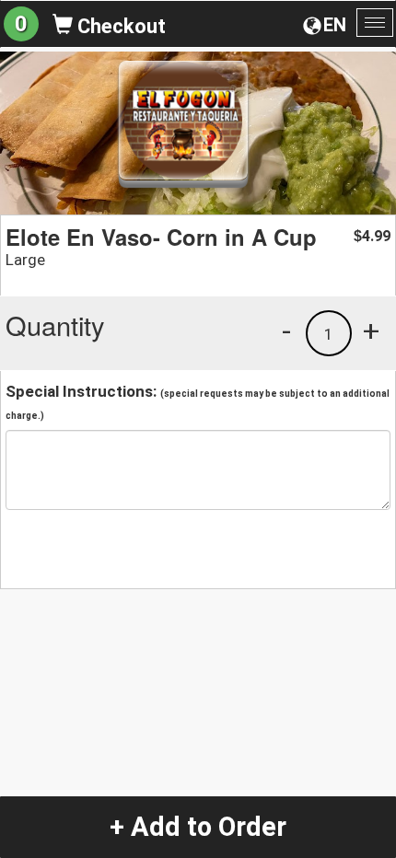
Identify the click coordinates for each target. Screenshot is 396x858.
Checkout (119, 26)
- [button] (286, 330)
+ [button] (371, 330)
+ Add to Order (198, 826)
